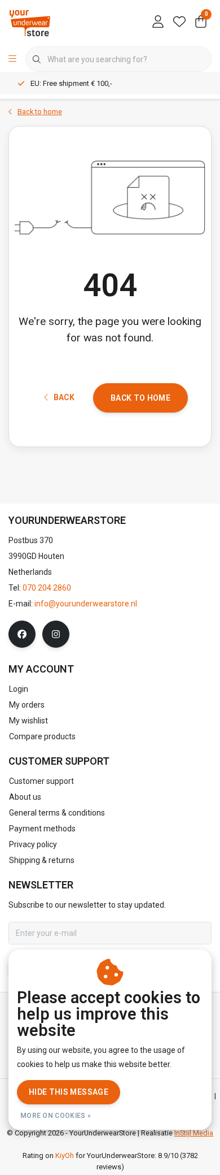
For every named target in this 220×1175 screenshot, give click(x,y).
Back (64, 397)
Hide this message (68, 1091)
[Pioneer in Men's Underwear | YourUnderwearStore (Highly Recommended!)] (29, 22)
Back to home (140, 397)
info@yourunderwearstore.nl (85, 603)
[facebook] (22, 634)
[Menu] (12, 59)
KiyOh (64, 1155)
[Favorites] (179, 22)
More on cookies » (55, 1116)
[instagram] (55, 634)
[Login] (158, 22)
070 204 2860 (47, 587)
